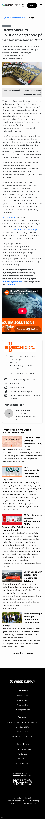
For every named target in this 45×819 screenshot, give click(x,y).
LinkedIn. (10, 284)
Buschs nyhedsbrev (12, 281)
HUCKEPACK (8, 217)
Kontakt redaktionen (23, 749)
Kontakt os (22, 754)
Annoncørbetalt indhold (22, 736)
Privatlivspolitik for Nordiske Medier (22, 722)
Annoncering (22, 705)
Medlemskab (22, 700)
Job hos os (22, 758)
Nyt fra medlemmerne (13, 18)
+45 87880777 (17, 383)
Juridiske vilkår (22, 727)
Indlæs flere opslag (22, 653)
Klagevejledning (23, 732)
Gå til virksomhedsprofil (22, 391)
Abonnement (22, 696)
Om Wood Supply (22, 763)
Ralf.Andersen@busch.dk (22, 379)
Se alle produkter (22, 710)
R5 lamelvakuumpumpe (26, 229)
